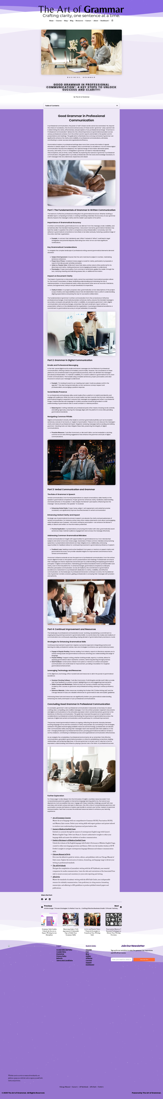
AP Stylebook (83, 1087)
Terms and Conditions (64, 960)
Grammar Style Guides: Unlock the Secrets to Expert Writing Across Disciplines (49, 932)
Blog (71, 21)
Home (51, 21)
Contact (88, 21)
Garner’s (75, 1087)
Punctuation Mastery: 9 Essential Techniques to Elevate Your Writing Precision (113, 932)
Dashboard (104, 21)
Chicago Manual (65, 1087)
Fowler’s (100, 1087)
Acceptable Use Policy (64, 950)
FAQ (87, 952)
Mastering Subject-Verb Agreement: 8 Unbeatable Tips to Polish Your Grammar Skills (71, 932)
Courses (59, 21)
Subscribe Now (144, 959)
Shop (66, 21)
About (95, 21)
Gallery (88, 956)
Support (89, 963)
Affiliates (89, 958)
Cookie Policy (61, 952)
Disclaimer (60, 954)
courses (123, 953)
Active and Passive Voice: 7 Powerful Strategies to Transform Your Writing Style (92, 932)
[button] (112, 21)
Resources (79, 21)
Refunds (59, 958)
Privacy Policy (61, 956)
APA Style (93, 1087)
